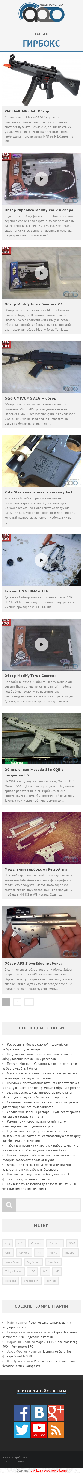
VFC (32, 1271)
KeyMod (24, 1252)
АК (57, 1271)
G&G (72, 1243)
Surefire (53, 1262)
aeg (7, 1243)
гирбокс (10, 1280)
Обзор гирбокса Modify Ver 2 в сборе (39, 210)
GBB (8, 1252)
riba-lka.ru (36, 1470)
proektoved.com (55, 1470)
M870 (53, 1252)
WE (45, 1271)
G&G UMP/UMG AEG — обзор (30, 398)
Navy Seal (12, 1262)
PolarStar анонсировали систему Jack (39, 492)
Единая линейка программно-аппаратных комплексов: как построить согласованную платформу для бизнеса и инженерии (41, 1136)
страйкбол (31, 1280)
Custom (36, 1243)
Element (55, 1243)
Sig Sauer (33, 1262)
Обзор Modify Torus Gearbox (30, 675)
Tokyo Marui (13, 1271)
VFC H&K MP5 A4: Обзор (27, 111)
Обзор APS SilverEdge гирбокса (33, 963)
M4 (39, 1252)
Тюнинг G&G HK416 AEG (26, 591)
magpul (70, 1252)
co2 (20, 1243)
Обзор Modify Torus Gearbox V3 (33, 304)
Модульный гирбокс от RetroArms (36, 869)
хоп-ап (51, 1280)
